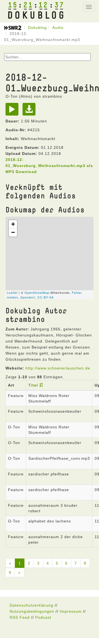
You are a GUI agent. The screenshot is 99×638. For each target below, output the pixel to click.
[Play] (13, 111)
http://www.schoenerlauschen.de (58, 368)
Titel (33, 385)
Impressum (71, 611)
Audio (58, 27)
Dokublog (37, 27)
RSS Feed (20, 617)
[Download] (30, 111)
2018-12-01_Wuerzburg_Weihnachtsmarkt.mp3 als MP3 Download (49, 165)
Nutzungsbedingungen (32, 611)
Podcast (43, 617)
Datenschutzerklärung (31, 605)
